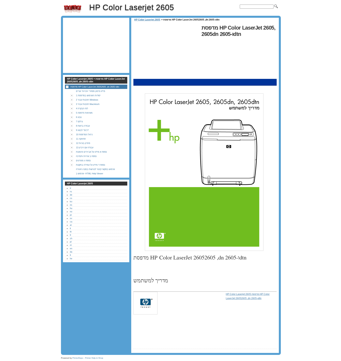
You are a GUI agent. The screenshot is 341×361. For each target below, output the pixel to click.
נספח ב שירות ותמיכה (86, 156)
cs (71, 198)
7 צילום (79, 121)
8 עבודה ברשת (83, 126)
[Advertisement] (166, 51)
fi (70, 255)
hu (71, 208)
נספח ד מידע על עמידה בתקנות (90, 165)
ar (71, 225)
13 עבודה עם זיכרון (84, 147)
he (71, 258)
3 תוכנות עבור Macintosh (87, 104)
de (71, 195)
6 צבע (79, 117)
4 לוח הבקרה (82, 108)
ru (71, 191)
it (70, 228)
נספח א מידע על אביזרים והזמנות (91, 152)
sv (71, 218)
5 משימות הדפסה (84, 113)
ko (71, 201)
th (71, 231)
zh (71, 238)
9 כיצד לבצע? (82, 130)
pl (70, 242)
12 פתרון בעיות (83, 143)
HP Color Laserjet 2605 (72, 9)
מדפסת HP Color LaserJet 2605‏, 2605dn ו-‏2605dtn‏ (94, 87)
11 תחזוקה (81, 139)
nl (70, 245)
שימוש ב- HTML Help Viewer (89, 173)
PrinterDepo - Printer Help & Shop (87, 358)
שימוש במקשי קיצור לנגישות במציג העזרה (95, 169)
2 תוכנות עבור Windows (87, 100)
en (71, 248)
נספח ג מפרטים (83, 160)
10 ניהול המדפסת (84, 134)
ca (71, 221)
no (71, 211)
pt (71, 215)
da (71, 252)
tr (70, 188)
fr (70, 235)
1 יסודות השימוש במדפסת (88, 95)
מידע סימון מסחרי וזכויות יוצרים (90, 91)
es (71, 205)
